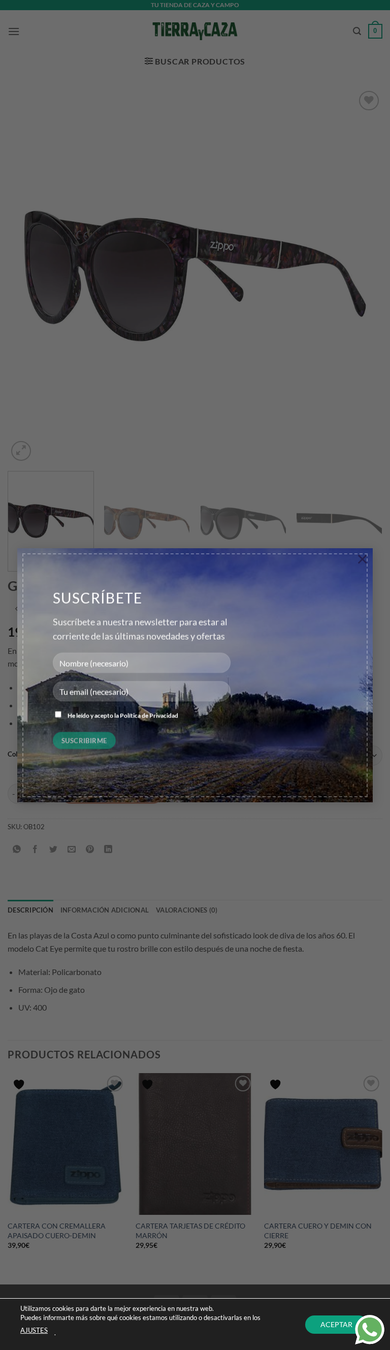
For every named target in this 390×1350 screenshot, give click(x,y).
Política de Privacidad (149, 715)
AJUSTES (34, 1330)
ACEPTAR (336, 1324)
